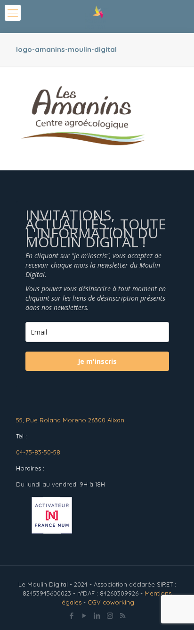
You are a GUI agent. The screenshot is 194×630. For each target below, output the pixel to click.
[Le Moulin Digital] (97, 16)
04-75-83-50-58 (38, 452)
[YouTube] (84, 615)
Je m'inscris (97, 361)
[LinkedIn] (97, 615)
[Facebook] (72, 615)
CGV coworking (111, 602)
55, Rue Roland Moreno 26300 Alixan (70, 420)
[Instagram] (110, 615)
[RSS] (123, 615)
